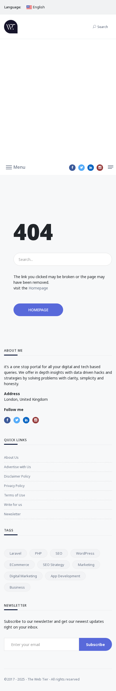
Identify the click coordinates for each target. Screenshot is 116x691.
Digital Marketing (23, 575)
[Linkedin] (90, 167)
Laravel (15, 553)
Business (17, 587)
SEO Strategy (53, 564)
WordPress (85, 553)
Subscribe (95, 644)
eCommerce (19, 564)
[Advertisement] (58, 100)
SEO (59, 553)
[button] (15, 167)
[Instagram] (100, 167)
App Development (65, 575)
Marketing (86, 564)
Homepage (38, 288)
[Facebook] (72, 167)
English (38, 7)
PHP (38, 553)
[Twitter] (81, 167)
